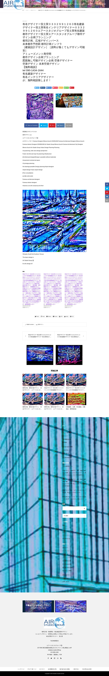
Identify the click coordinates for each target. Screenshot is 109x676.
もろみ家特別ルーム (67, 466)
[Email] (107, 200)
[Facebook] (48, 658)
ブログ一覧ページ (66, 432)
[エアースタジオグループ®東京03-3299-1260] (54, 623)
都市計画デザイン (66, 575)
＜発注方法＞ (90, 4)
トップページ (65, 429)
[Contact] (57, 658)
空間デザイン (40, 324)
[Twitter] (51, 658)
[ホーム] (23, 10)
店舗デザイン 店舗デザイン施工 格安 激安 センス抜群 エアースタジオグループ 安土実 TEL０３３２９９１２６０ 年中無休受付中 (74, 473)
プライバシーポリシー (68, 557)
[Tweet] (107, 188)
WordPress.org (66, 538)
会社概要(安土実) (67, 4)
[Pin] (107, 192)
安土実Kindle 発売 (101, 4)
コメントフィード (66, 535)
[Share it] (107, 196)
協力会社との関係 (66, 570)
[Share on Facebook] (107, 184)
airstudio (32, 324)
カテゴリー (57, 4)
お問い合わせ (65, 453)
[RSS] (61, 658)
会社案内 (64, 442)
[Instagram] (54, 658)
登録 (63, 525)
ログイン (64, 528)
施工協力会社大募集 (79, 4)
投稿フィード (65, 532)
